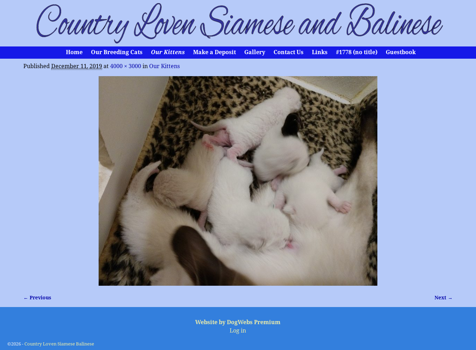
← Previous (37, 297)
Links (320, 52)
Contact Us (289, 52)
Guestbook (401, 52)
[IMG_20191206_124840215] (238, 181)
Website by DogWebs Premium (238, 322)
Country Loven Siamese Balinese (59, 344)
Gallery (254, 52)
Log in (238, 330)
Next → (444, 297)
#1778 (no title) (356, 52)
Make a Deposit (214, 52)
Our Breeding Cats (117, 52)
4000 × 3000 (125, 66)
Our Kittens (168, 52)
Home (74, 52)
